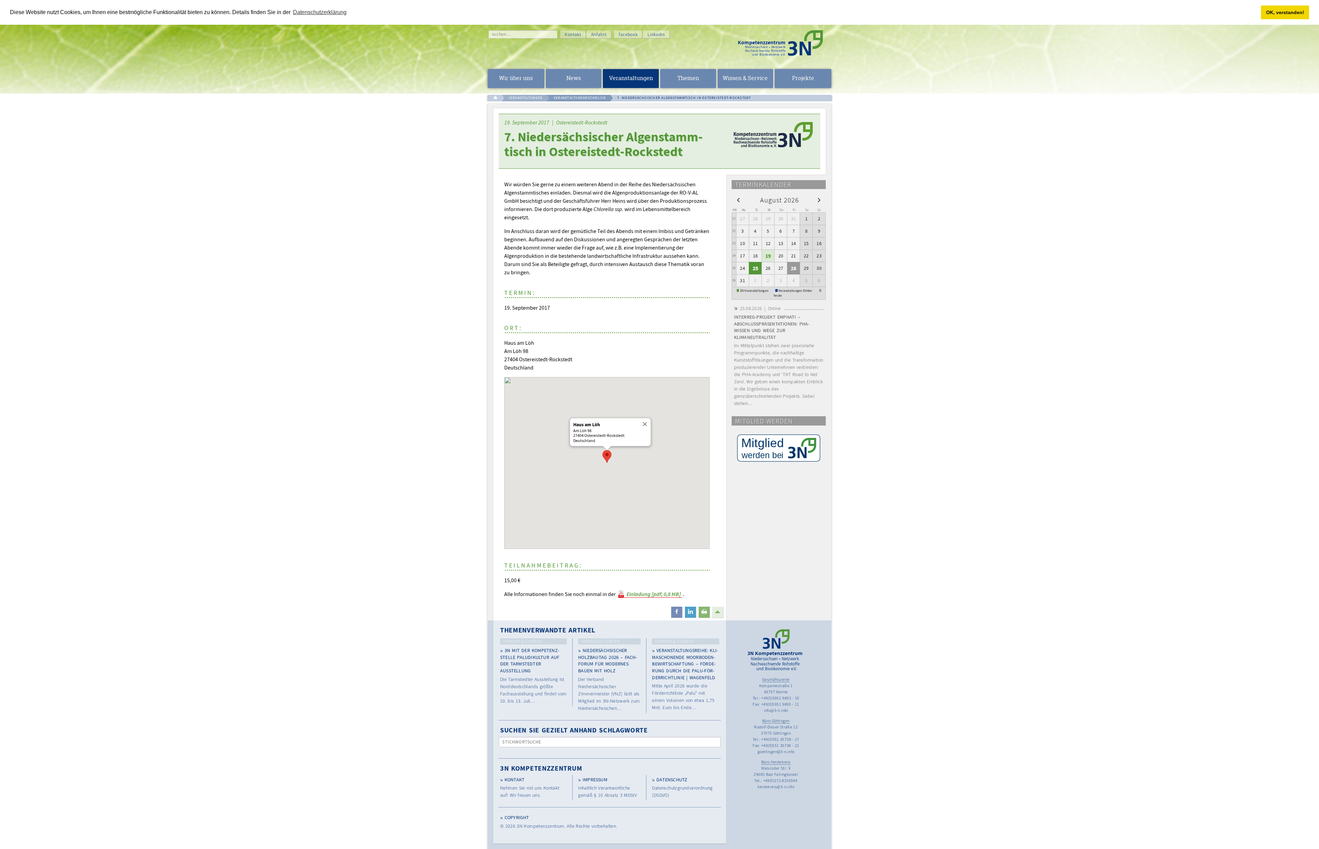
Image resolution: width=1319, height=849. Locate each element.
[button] (606, 456)
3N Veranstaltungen (754, 290)
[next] (819, 199)
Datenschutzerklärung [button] (320, 12)
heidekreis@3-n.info (775, 786)
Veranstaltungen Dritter (795, 290)
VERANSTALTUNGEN (526, 98)
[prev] (738, 199)
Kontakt (573, 34)
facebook (628, 34)
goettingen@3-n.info (775, 751)
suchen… (501, 34)
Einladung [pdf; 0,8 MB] (654, 594)
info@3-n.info (776, 710)
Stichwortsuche (522, 742)
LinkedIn (656, 34)
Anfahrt (599, 34)
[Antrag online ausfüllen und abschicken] (779, 448)
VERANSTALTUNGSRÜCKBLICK (580, 98)
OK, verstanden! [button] (1285, 12)
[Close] (644, 424)
